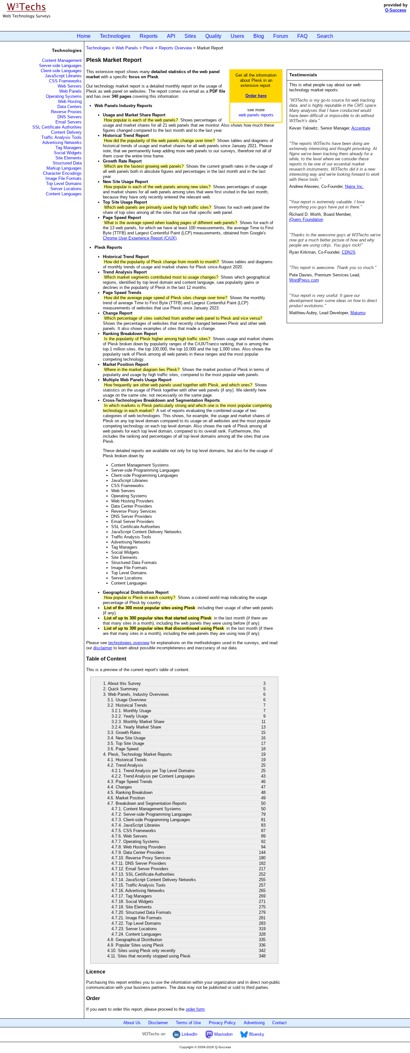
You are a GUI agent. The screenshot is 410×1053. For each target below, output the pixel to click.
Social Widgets (68, 152)
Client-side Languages (61, 70)
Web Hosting (70, 101)
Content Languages (64, 193)
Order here (255, 95)
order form (195, 1009)
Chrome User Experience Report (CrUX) (139, 238)
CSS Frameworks (65, 81)
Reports (149, 36)
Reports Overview (175, 48)
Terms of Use (188, 1022)
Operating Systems (64, 96)
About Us (132, 1022)
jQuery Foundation (306, 219)
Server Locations (66, 188)
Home (84, 36)
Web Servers (70, 86)
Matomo (357, 312)
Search (325, 36)
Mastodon (223, 1034)
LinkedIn (188, 1034)
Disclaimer (158, 1022)
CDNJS (349, 252)
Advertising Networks (62, 142)
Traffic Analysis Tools (61, 137)
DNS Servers (69, 116)
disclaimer (102, 647)
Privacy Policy (222, 1022)
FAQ (302, 36)
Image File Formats (63, 178)
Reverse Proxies (66, 111)
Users (237, 36)
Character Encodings (62, 173)
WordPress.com (304, 280)
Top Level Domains (64, 183)
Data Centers (69, 106)
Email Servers (68, 122)
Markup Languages (64, 168)
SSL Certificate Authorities (57, 127)
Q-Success (395, 10)
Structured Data (67, 163)
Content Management (62, 60)
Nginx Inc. (354, 186)
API (171, 36)
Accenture (360, 128)
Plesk (148, 48)
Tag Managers (68, 147)
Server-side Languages (60, 65)
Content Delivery (66, 132)
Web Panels (70, 91)
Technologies (115, 36)
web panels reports (256, 115)
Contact (279, 1022)
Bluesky (256, 1034)
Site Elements (68, 158)
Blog (258, 36)
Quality (213, 36)
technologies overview (128, 642)
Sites (190, 36)
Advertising (254, 1022)
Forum (280, 36)
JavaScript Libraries (63, 75)
